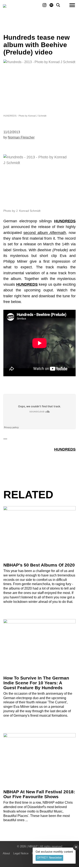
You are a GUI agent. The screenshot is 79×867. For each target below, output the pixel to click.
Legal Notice (20, 853)
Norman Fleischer (21, 137)
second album (44, 233)
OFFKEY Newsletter (49, 857)
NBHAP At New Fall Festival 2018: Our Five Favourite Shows (39, 794)
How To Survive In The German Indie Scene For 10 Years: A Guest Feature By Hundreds (36, 682)
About (6, 853)
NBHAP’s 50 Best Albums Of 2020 (39, 565)
